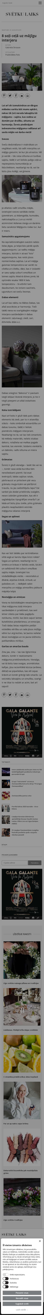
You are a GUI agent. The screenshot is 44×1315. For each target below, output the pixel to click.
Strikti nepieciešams (17, 1274)
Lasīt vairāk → (22, 1310)
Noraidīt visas (22, 1298)
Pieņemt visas (22, 1293)
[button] (39, 1241)
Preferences (14, 1279)
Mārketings (14, 1287)
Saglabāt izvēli (22, 1303)
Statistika (13, 1283)
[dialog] (22, 1276)
